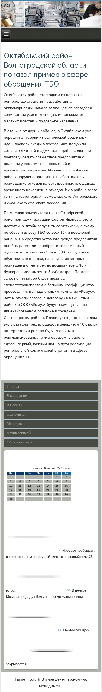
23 (66, 490)
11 (19, 485)
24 (11, 494)
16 (66, 485)
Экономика (15, 415)
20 (38, 490)
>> (60, 551)
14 (48, 485)
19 (29, 490)
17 (11, 490)
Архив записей (19, 433)
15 (57, 485)
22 (57, 490)
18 (20, 490)
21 (48, 490)
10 (11, 485)
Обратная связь (20, 442)
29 (57, 494)
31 (11, 498)
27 (38, 494)
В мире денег (17, 396)
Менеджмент (17, 424)
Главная (13, 387)
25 (20, 494)
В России (14, 405)
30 (66, 494)
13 (38, 485)
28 (48, 494)
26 (29, 494)
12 (29, 485)
